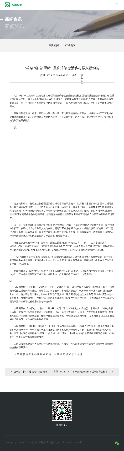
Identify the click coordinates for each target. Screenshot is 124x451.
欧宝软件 (82, 76)
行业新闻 (70, 45)
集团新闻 (53, 45)
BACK (63, 371)
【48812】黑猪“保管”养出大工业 (33, 371)
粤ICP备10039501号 (72, 442)
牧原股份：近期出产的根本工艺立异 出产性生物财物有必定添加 (93, 371)
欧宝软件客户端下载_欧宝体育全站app (42, 442)
